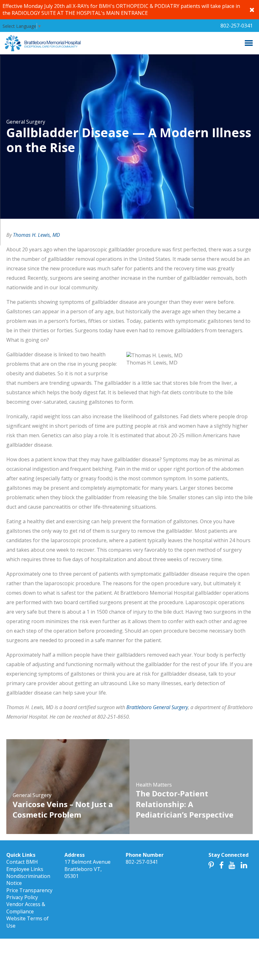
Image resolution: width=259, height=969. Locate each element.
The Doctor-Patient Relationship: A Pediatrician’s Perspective (184, 804)
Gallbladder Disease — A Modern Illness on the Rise (128, 140)
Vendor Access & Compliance (25, 908)
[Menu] (249, 43)
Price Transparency (29, 890)
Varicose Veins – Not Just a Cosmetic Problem (63, 809)
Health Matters (154, 784)
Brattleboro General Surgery (157, 707)
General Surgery (25, 121)
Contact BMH (22, 861)
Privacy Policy (22, 897)
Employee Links (24, 869)
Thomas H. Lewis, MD (36, 234)
